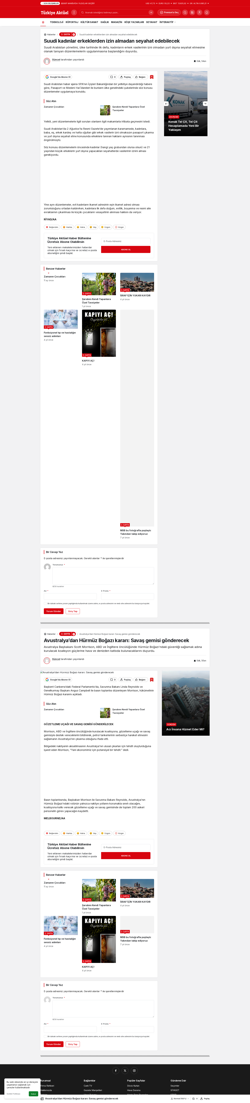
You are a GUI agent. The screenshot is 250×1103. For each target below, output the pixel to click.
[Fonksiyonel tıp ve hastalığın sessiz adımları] (61, 424)
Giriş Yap (72, 611)
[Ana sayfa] (43, 22)
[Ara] (185, 12)
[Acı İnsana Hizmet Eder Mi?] (186, 703)
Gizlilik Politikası (13, 1094)
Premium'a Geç (171, 12)
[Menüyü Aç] (74, 12)
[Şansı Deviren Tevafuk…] (185, 103)
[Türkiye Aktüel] (54, 12)
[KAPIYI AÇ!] (99, 424)
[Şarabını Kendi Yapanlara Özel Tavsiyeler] (127, 110)
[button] (192, 12)
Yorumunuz (59, 564)
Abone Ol (126, 249)
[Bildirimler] (207, 12)
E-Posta (105, 591)
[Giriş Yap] (199, 12)
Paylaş (207, 1099)
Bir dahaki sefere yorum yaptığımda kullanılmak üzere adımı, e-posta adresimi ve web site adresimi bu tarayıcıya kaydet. (99, 603)
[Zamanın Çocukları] (71, 110)
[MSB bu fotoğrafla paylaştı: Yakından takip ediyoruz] (137, 424)
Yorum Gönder (53, 611)
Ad (46, 591)
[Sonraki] (205, 103)
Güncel (56, 59)
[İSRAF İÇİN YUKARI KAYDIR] (137, 290)
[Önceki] (166, 103)
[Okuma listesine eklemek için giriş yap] (151, 77)
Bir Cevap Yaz (54, 552)
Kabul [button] (33, 1094)
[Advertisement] (99, 180)
